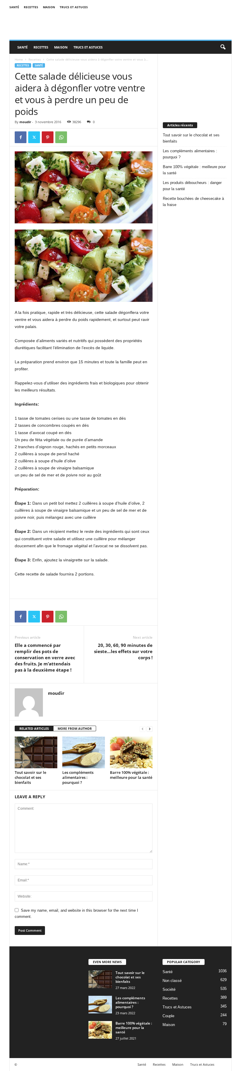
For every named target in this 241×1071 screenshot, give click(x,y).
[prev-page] (142, 729)
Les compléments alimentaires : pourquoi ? (77, 777)
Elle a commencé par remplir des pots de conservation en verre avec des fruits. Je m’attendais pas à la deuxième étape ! (45, 657)
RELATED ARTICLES (34, 728)
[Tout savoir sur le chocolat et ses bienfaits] (36, 752)
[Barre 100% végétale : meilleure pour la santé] (131, 752)
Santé (14, 7)
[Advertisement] (195, 83)
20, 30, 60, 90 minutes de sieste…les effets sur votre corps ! (123, 651)
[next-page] (150, 729)
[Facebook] (20, 137)
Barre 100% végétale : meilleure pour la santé (131, 775)
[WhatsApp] (61, 137)
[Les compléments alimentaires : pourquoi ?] (83, 752)
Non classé (172, 980)
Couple (168, 1016)
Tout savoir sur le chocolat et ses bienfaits (30, 777)
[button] (222, 47)
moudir (25, 122)
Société (169, 989)
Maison (49, 7)
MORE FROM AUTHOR (75, 728)
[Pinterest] (47, 137)
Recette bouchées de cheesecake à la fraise (193, 201)
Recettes (31, 7)
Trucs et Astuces (74, 7)
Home (19, 59)
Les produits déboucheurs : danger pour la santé (192, 185)
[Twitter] (34, 137)
